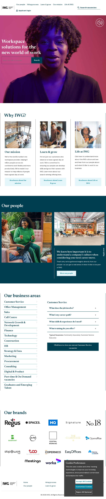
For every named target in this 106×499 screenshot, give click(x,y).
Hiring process (33, 4)
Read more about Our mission (18, 182)
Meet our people (66, 273)
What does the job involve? (61, 308)
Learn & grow (46, 4)
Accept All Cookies (84, 481)
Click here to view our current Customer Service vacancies (73, 346)
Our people (20, 4)
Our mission (57, 4)
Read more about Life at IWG (88, 182)
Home (25, 482)
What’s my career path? (60, 315)
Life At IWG (68, 4)
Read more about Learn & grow (53, 182)
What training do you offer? (62, 329)
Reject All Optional (84, 492)
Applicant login (25, 10)
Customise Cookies (84, 487)
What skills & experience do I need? (65, 322)
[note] (20, 302)
